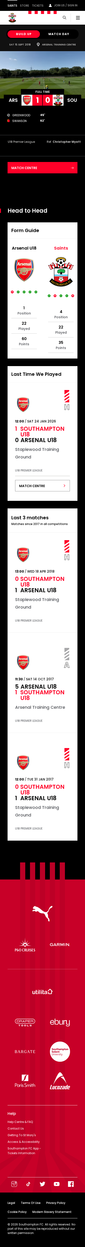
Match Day (58, 34)
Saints (12, 6)
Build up (24, 34)
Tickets (37, 6)
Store (24, 6)
